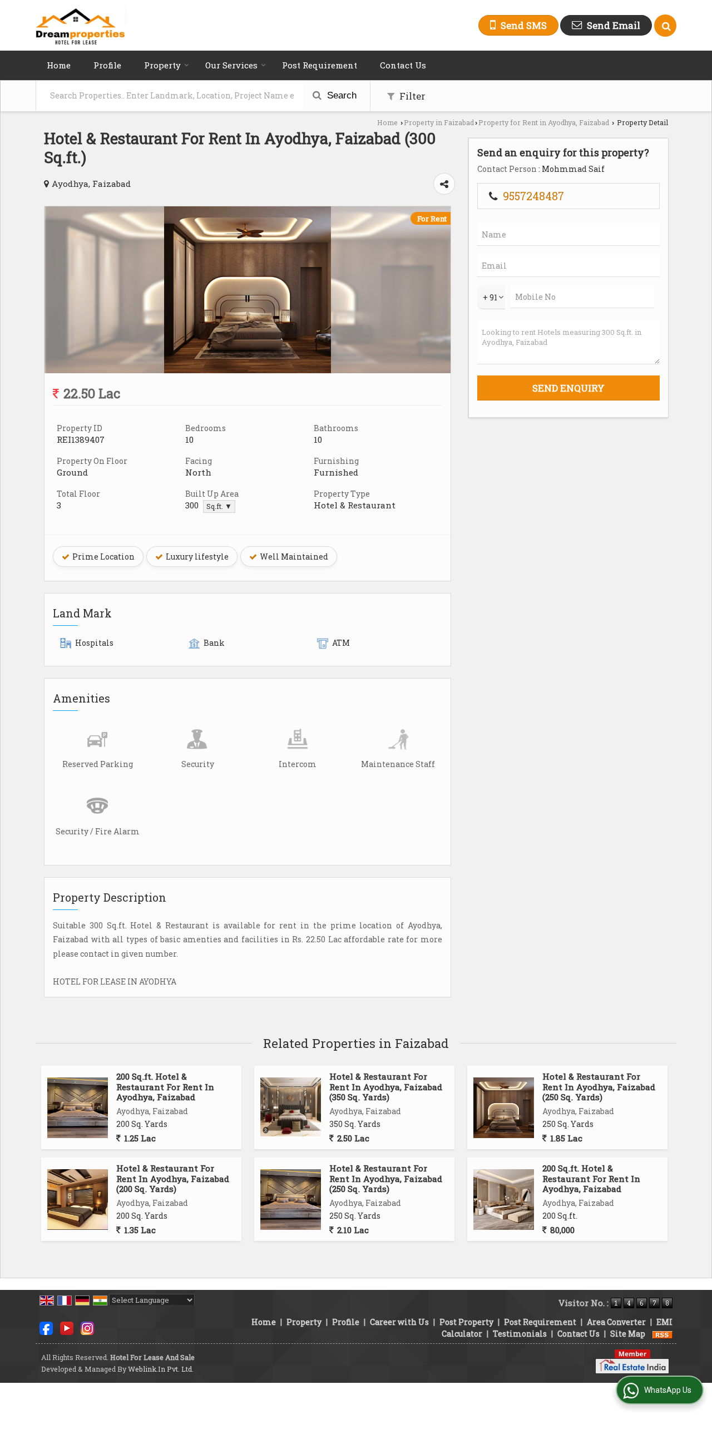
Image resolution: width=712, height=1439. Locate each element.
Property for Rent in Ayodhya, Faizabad (543, 122)
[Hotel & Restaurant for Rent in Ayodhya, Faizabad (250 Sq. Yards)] (503, 1107)
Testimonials (520, 1333)
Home (59, 65)
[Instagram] (87, 1327)
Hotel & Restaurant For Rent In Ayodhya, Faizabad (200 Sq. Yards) (172, 1178)
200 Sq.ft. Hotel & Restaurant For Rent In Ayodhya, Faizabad (165, 1086)
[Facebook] (46, 1327)
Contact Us (403, 65)
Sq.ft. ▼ (219, 506)
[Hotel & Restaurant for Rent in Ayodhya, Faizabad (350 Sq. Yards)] (290, 1107)
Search (340, 95)
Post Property (466, 1322)
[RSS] (662, 1333)
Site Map (627, 1333)
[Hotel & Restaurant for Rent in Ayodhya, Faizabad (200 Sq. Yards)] (77, 1199)
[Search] (665, 25)
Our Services (231, 65)
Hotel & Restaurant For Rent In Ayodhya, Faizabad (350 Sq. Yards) (385, 1086)
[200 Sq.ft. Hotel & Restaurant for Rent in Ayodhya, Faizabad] (77, 1107)
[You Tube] (66, 1327)
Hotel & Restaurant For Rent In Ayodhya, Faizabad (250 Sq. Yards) (598, 1086)
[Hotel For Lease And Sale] (81, 25)
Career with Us (399, 1322)
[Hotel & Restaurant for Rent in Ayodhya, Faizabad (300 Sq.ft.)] (247, 370)
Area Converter (616, 1322)
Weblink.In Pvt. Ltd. (161, 1368)
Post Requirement (319, 65)
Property (162, 65)
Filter (411, 96)
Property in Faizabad (439, 122)
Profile (107, 65)
